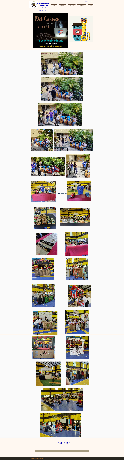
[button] (62, 73)
